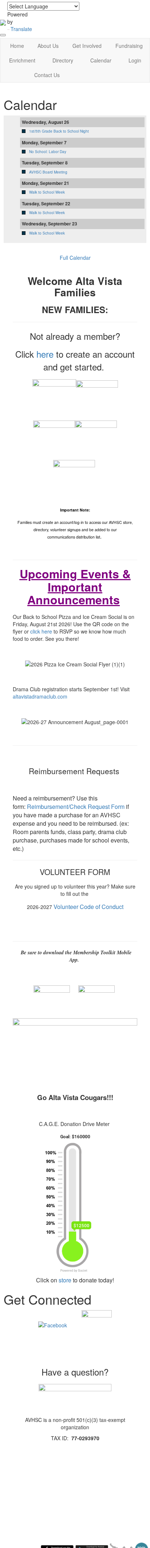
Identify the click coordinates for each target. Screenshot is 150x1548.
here (45, 353)
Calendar (100, 60)
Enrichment (22, 60)
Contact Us (47, 75)
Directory (62, 60)
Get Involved (87, 45)
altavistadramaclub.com (40, 696)
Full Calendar (75, 257)
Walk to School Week (47, 192)
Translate (21, 29)
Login (135, 60)
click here (41, 631)
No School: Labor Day (47, 151)
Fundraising (129, 45)
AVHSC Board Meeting (48, 172)
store (65, 1280)
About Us (48, 45)
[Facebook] (52, 1324)
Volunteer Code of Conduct (88, 906)
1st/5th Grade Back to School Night (59, 131)
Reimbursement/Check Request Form (76, 806)
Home (17, 45)
